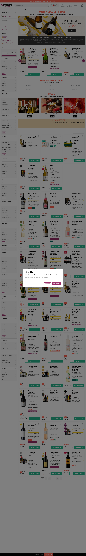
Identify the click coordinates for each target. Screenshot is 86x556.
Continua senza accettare (29, 278)
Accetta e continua (56, 283)
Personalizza (47, 283)
